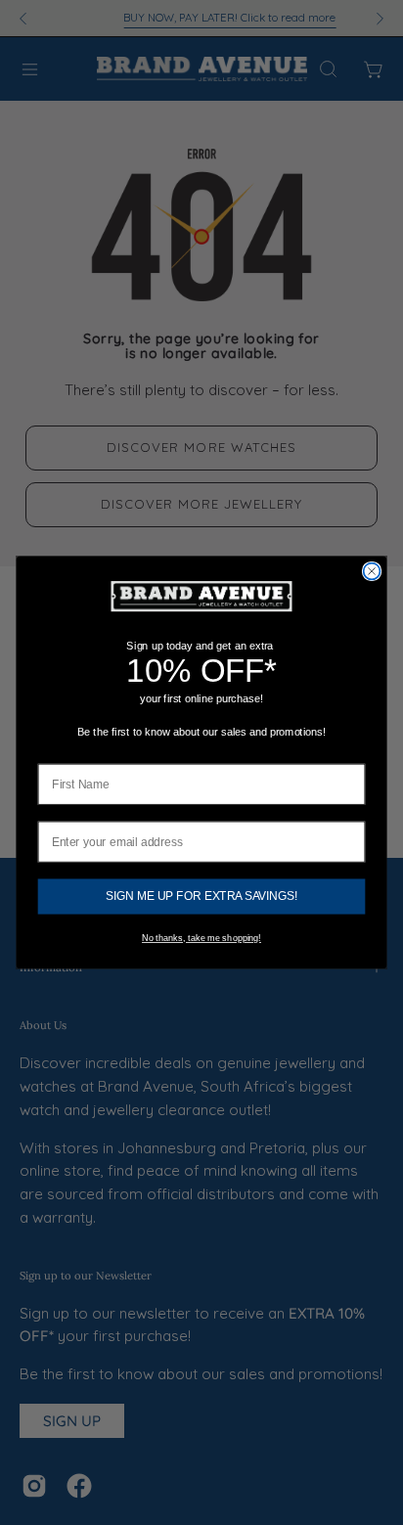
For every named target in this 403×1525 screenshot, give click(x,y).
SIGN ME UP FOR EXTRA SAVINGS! (201, 896)
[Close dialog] (372, 571)
